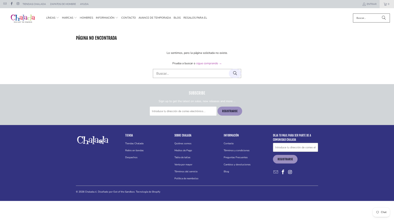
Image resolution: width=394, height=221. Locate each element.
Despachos (131, 157)
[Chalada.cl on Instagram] (17, 4)
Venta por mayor (183, 164)
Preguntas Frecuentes (236, 157)
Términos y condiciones (237, 150)
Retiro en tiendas (134, 150)
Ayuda (84, 4)
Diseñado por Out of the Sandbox (116, 191)
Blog (226, 171)
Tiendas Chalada (34, 4)
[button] (52, 18)
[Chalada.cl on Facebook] (11, 4)
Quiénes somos (182, 143)
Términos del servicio (186, 171)
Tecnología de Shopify (148, 191)
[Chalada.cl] (23, 18)
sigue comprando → (209, 63)
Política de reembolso (186, 178)
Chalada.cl (91, 191)
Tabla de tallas (182, 157)
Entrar (372, 4)
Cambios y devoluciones (237, 164)
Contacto (229, 143)
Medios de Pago (183, 150)
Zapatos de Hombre (63, 4)
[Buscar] (384, 18)
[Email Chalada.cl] (5, 4)
